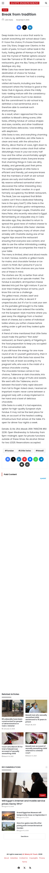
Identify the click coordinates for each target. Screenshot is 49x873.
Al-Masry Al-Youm (30, 854)
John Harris (9, 20)
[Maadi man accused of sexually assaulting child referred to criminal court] (36, 738)
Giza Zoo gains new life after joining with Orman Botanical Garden (29, 825)
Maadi (40, 450)
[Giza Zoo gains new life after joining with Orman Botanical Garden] (8, 826)
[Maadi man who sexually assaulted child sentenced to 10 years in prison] (36, 706)
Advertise (14, 858)
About (6, 858)
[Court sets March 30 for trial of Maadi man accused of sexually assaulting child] (13, 738)
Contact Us (23, 858)
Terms (24, 862)
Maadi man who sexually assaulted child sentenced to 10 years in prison (36, 718)
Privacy (42, 858)
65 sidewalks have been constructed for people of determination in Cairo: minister (12, 722)
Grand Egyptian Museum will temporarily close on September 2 (32, 813)
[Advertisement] (24, 586)
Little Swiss (25, 450)
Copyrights (33, 858)
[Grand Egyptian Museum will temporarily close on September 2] (8, 815)
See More (24, 836)
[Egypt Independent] (24, 3)
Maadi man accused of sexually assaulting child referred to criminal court (36, 749)
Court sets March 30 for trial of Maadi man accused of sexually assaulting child (12, 750)
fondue (10, 450)
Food (5, 10)
